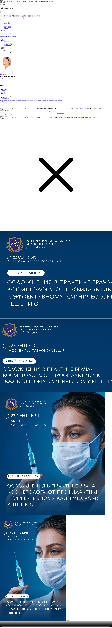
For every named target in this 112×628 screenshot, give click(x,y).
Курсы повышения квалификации (9, 43)
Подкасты (3, 29)
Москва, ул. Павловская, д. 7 (6, 96)
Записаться (2, 11)
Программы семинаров (7, 26)
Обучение (3, 21)
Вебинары (5, 24)
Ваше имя (2, 108)
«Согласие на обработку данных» (98, 108)
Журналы (3, 90)
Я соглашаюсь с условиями (78, 108)
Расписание (4, 88)
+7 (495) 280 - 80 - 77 (5, 97)
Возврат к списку (3, 74)
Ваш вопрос (54, 108)
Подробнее (67, 620)
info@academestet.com (5, 98)
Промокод (50, 111)
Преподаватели (6, 28)
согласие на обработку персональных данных (77, 35)
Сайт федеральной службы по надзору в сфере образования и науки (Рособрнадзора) (50, 100)
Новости (3, 47)
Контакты (3, 30)
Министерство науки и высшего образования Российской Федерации (26, 100)
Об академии (4, 39)
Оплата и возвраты (5, 93)
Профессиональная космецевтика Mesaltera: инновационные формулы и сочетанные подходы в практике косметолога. (22, 15)
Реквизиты (3, 92)
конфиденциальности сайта (8, 114)
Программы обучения (5, 87)
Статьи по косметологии (7, 27)
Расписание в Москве (7, 22)
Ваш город (26, 108)
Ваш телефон (14, 108)
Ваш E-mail (26, 111)
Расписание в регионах (7, 23)
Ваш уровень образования (41, 108)
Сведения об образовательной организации (8, 91)
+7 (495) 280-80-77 (3, 50)
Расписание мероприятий (17, 73)
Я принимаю (96, 108)
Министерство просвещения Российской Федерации (8, 100)
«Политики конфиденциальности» (82, 108)
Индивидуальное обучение (8, 25)
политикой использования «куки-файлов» (9, 36)
